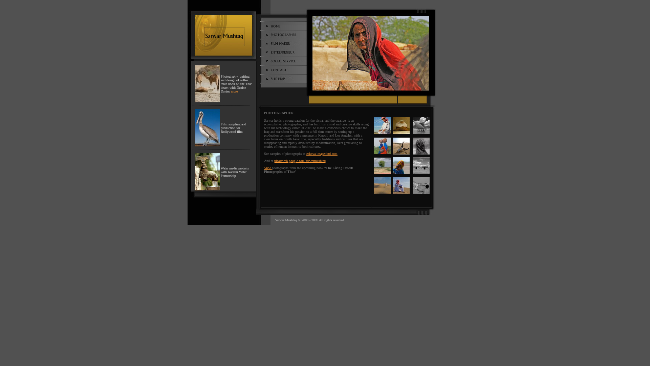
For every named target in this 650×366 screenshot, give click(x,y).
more (234, 91)
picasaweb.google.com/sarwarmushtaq (300, 161)
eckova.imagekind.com (322, 154)
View (268, 168)
